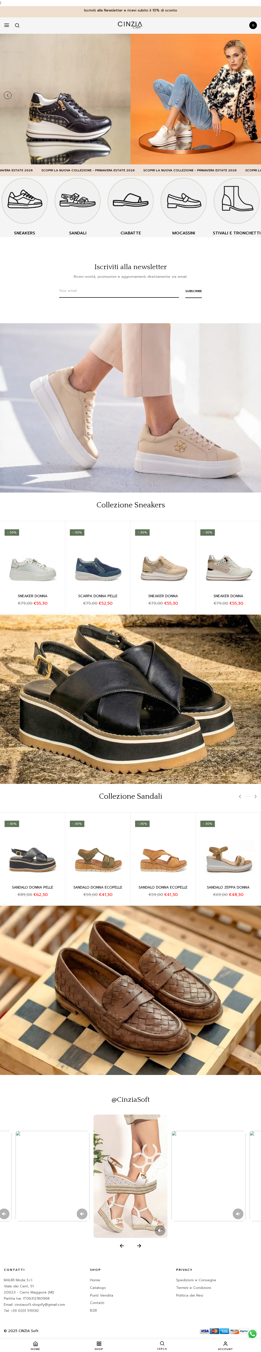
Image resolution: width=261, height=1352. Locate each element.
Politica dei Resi (189, 1295)
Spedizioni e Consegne (196, 1280)
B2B (93, 1310)
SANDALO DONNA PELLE (32, 887)
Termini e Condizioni (193, 1287)
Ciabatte (131, 233)
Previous (7, 95)
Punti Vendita (101, 1295)
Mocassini (183, 233)
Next (253, 95)
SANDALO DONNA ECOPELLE (97, 887)
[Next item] (139, 1245)
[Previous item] (121, 1245)
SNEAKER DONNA (32, 596)
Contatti (97, 1303)
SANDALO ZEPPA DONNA (228, 887)
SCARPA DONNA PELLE (98, 596)
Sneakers (24, 233)
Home (95, 1280)
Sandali (77, 233)
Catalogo (98, 1287)
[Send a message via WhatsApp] (252, 1334)
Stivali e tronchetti (236, 233)
